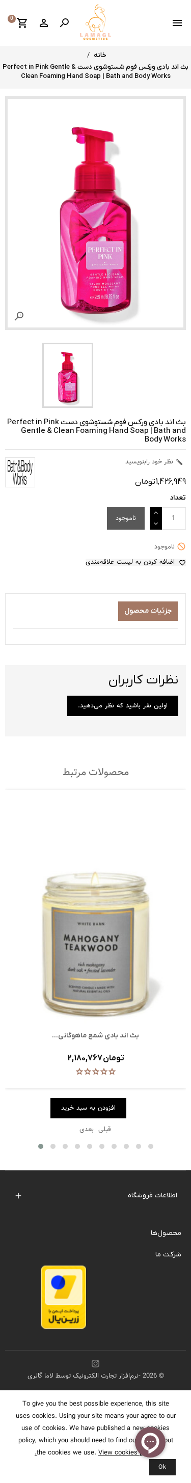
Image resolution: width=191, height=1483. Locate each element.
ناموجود (126, 518)
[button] (41, 1146)
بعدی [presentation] (86, 1129)
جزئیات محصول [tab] (148, 611)
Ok (162, 1467)
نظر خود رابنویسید (154, 461)
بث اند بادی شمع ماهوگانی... (95, 1035)
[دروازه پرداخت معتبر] (63, 1300)
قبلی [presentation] (104, 1129)
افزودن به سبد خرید (88, 1108)
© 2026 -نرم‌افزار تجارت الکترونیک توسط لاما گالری (96, 1376)
